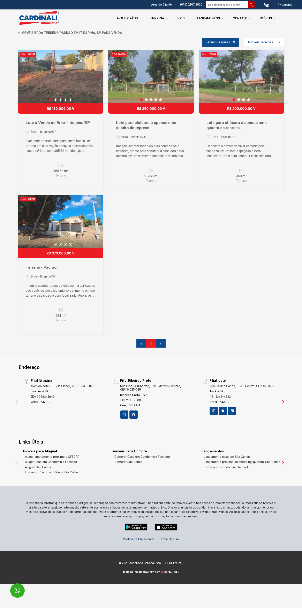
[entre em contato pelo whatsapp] (13, 588)
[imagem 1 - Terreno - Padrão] (60, 221)
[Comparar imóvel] (98, 61)
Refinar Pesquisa (218, 42)
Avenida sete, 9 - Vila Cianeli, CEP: (61, 386)
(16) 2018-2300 (130, 400)
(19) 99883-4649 (43, 396)
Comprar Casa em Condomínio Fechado (142, 456)
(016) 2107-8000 (191, 4)
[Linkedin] (232, 411)
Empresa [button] (157, 18)
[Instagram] (124, 414)
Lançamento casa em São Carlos (227, 456)
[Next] (96, 76)
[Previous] (24, 76)
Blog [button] (181, 18)
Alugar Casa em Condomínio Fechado (51, 462)
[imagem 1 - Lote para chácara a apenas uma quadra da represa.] (151, 76)
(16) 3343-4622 (220, 396)
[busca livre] (251, 4)
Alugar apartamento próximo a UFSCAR (52, 456)
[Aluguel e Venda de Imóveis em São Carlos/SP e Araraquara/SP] (38, 18)
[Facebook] (133, 414)
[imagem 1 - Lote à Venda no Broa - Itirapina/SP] (60, 76)
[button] (266, 5)
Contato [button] (240, 18)
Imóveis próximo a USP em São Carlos (51, 472)
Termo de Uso (169, 539)
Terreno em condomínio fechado (227, 467)
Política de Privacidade (138, 539)
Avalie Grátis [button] (128, 18)
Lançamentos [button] (209, 18)
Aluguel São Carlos (38, 467)
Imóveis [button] (266, 18)
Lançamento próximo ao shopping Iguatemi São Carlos (242, 462)
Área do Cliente (161, 4)
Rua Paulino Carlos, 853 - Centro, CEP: (243, 386)
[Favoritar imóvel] (98, 55)
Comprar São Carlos (128, 462)
